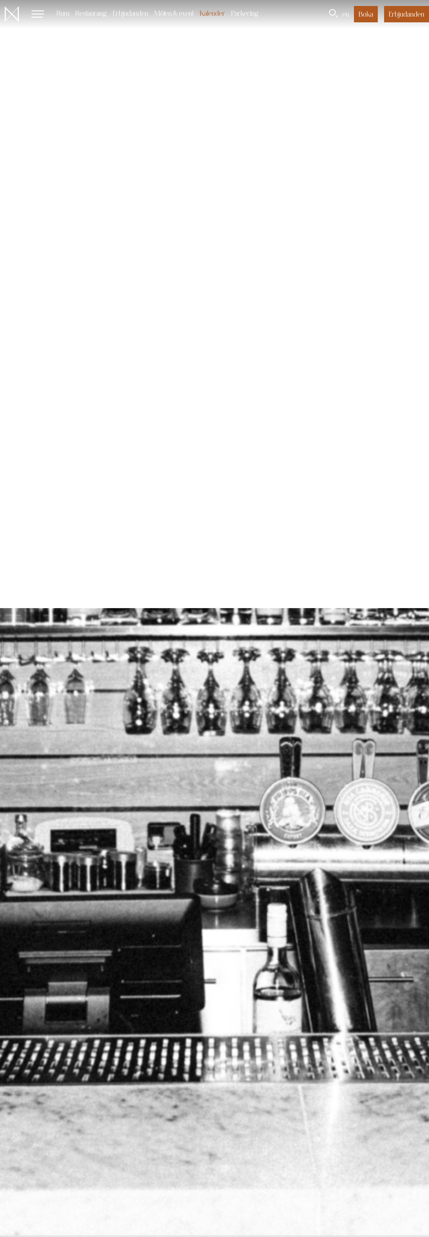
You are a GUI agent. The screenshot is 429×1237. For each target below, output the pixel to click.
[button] (37, 14)
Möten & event (174, 13)
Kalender (212, 13)
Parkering (244, 13)
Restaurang (91, 13)
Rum (63, 13)
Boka (366, 14)
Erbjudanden (130, 13)
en (345, 14)
